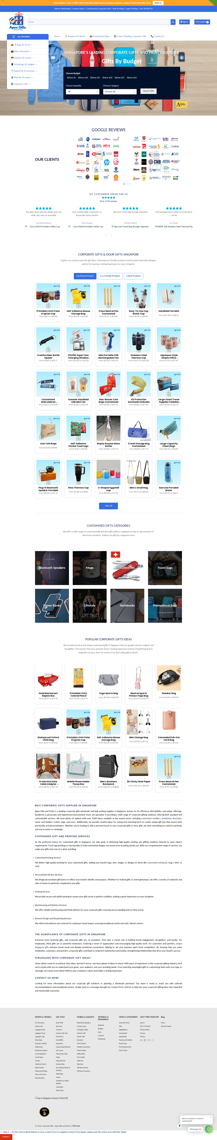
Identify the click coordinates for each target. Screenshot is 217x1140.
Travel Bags (39, 1057)
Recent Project (166, 1026)
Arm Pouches (39, 1023)
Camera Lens (81, 1026)
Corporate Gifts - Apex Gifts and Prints (56, 1126)
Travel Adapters (40, 1054)
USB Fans (80, 1061)
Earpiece (80, 1040)
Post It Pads (123, 1050)
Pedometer (39, 1047)
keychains (177, 818)
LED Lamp (59, 1050)
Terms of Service (40, 1075)
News (163, 1023)
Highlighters (123, 1030)
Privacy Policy (144, 1030)
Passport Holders (41, 1044)
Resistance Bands (41, 1050)
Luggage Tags (40, 1037)
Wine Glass (60, 1090)
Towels (37, 1061)
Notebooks (123, 1037)
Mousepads (123, 1033)
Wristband (101, 1039)
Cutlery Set (39, 1026)
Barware (59, 1026)
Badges (100, 1029)
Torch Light (81, 1057)
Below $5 (71, 78)
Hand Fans (59, 1037)
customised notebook (157, 863)
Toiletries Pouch (40, 1064)
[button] (179, 161)
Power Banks (81, 1050)
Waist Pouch (39, 1068)
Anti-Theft (59, 1023)
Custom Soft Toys (62, 1033)
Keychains (59, 1044)
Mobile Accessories (83, 1047)
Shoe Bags (38, 1040)
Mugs (58, 1057)
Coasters (59, 1030)
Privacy (142, 1033)
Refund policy (39, 1078)
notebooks (166, 818)
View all (108, 506)
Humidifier (59, 1040)
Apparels (101, 1025)
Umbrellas (59, 1087)
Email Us (158, 3)
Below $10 (83, 78)
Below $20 (107, 78)
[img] (108, 198)
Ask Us (142, 1023)
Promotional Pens (125, 1047)
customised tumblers (150, 818)
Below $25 (119, 78)
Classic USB (81, 1037)
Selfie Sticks (81, 1054)
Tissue (58, 1077)
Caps (99, 1032)
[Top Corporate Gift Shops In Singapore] (51, 1098)
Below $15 (95, 78)
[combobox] (101, 22)
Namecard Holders (125, 1040)
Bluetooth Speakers (84, 1023)
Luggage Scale (40, 1030)
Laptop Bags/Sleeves (63, 1047)
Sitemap (76, 1126)
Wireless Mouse (82, 1068)
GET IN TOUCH (145, 1026)
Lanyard (101, 1036)
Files (120, 1026)
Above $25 (132, 78)
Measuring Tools (61, 1054)
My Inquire (202, 22)
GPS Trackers (81, 1044)
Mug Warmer (61, 1061)
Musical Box (60, 1064)
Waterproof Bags (41, 1071)
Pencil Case (123, 1044)
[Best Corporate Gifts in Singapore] (44, 1120)
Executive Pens (124, 1023)
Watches (80, 1064)
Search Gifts (148, 91)
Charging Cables (82, 1030)
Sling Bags (59, 1074)
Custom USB (81, 1033)
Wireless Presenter (83, 1071)
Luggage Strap (40, 1033)
